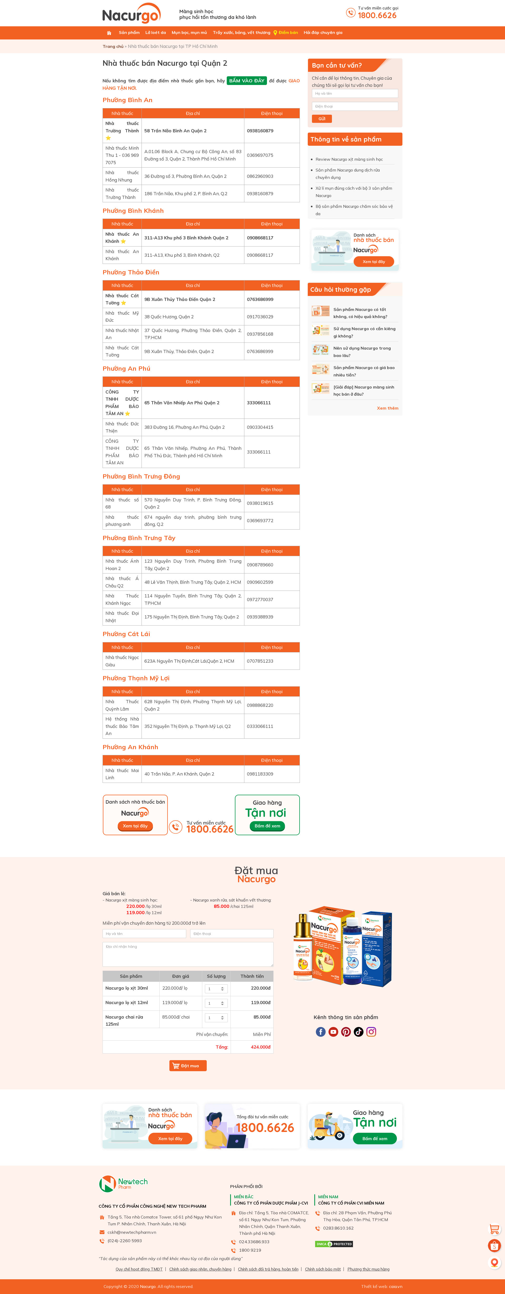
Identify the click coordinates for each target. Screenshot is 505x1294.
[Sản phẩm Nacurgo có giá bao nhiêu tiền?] (321, 370)
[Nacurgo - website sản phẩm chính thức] (139, 13)
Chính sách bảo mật (323, 1269)
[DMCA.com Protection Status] (334, 1246)
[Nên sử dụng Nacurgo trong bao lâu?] (321, 350)
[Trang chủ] (109, 32)
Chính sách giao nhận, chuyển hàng (200, 1269)
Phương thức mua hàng (368, 1269)
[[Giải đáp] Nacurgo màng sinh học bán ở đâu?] (321, 389)
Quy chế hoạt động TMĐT (139, 1269)
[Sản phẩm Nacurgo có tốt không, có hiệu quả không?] (321, 312)
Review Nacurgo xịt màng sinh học (350, 159)
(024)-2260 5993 (125, 1240)
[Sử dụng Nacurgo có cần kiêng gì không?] (321, 331)
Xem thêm (387, 408)
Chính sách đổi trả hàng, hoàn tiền (268, 1269)
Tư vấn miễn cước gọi (378, 13)
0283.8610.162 (338, 1228)
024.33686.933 (254, 1241)
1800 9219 (250, 1250)
